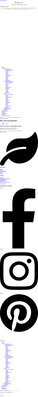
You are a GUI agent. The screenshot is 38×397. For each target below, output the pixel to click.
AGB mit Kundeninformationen (5, 178)
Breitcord (7, 363)
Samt (7, 352)
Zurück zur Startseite (3, 131)
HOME (3, 342)
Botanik (7, 347)
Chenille (7, 364)
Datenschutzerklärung (3, 180)
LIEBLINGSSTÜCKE (7, 383)
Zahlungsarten (2, 181)
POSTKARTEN (6, 382)
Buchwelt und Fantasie (9, 344)
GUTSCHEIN (6, 384)
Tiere (7, 348)
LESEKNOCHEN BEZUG (8, 356)
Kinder (7, 373)
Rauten (7, 353)
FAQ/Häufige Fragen (3, 170)
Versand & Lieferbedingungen (4, 182)
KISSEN (5, 368)
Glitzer (7, 381)
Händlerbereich (2, 171)
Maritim (7, 349)
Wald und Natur (8, 345)
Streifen (7, 354)
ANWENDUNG (4, 386)
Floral (7, 346)
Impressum (1, 177)
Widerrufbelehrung (3, 179)
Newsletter (1, 173)
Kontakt (1, 169)
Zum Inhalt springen (3, 0)
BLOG (3, 387)
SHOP (3, 343)
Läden (1, 172)
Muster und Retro (8, 350)
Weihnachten (8, 355)
